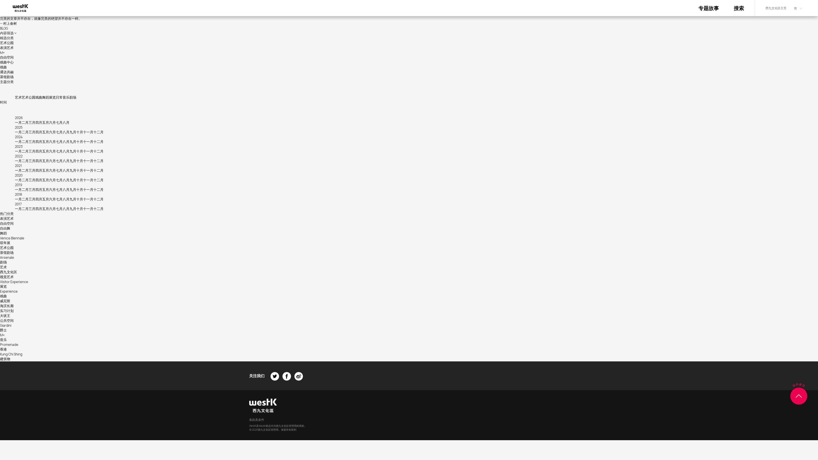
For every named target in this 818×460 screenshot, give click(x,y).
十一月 (88, 132)
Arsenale (7, 257)
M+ (2, 52)
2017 (18, 204)
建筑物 (5, 358)
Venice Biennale (12, 238)
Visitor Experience (14, 281)
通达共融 (7, 72)
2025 (19, 127)
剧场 (72, 97)
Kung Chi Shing (11, 354)
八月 (66, 122)
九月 (72, 132)
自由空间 (7, 57)
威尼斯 (5, 301)
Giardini (5, 325)
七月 (59, 122)
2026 (19, 117)
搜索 (739, 8)
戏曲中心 (7, 62)
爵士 (3, 330)
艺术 (18, 97)
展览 (52, 97)
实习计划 (7, 310)
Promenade (9, 344)
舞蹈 (45, 97)
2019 (18, 185)
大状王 (5, 315)
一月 (18, 122)
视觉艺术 (7, 277)
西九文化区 (8, 272)
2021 (18, 165)
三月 (32, 122)
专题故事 (708, 8)
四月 (38, 122)
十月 (79, 132)
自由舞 (5, 228)
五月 (45, 122)
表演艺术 (7, 47)
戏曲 (3, 67)
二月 (25, 122)
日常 (59, 97)
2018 (18, 194)
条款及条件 (256, 420)
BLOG (4, 28)
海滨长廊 (7, 305)
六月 (52, 122)
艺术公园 (7, 42)
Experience (9, 291)
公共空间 (7, 320)
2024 (19, 137)
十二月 (98, 132)
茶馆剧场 (7, 77)
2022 (19, 156)
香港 (3, 349)
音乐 (66, 97)
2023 (19, 146)
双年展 (5, 242)
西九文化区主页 (776, 8)
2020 (19, 175)
